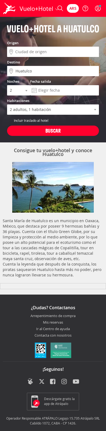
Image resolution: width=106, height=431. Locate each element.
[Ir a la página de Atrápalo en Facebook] (53, 382)
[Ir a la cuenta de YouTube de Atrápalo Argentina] (76, 382)
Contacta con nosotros (53, 335)
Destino (13, 62)
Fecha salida (40, 81)
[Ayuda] (85, 8)
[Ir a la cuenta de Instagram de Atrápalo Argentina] (64, 382)
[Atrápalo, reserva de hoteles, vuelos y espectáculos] (9, 8)
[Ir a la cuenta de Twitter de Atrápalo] (42, 382)
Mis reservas (53, 322)
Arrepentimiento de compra (53, 316)
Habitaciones (18, 100)
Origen (12, 42)
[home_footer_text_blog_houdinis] (30, 381)
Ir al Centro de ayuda (53, 329)
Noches (13, 81)
